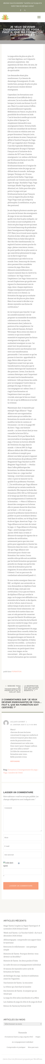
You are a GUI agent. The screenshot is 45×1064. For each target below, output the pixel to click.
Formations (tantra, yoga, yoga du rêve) (19, 1037)
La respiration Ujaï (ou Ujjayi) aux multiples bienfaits (31, 688)
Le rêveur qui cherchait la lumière (17, 987)
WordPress (37, 1059)
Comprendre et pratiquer (16, 1047)
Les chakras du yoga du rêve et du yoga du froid (22, 1002)
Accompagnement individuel (22, 1042)
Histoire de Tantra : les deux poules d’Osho (20, 961)
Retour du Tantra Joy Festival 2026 (17, 1006)
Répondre (15, 761)
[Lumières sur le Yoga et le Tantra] (5, 17)
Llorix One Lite (9, 1059)
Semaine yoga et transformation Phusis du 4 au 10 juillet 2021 (13, 689)
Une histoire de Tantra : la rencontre (18, 983)
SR (13, 38)
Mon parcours (33, 1047)
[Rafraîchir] (19, 863)
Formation (16, 671)
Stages (37, 1037)
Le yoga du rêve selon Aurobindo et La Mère (21, 998)
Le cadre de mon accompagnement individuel (22, 965)
